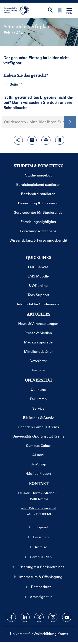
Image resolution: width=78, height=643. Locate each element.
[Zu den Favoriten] (59, 10)
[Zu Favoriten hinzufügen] (59, 140)
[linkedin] (25, 617)
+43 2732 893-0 (39, 514)
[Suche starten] (70, 122)
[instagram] (52, 617)
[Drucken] (45, 140)
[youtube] (66, 617)
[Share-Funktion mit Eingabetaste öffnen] (18, 140)
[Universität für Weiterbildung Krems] (18, 10)
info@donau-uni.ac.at (38, 508)
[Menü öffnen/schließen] (69, 11)
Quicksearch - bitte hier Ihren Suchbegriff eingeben (39, 121)
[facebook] (11, 617)
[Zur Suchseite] (50, 10)
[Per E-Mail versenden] (32, 140)
